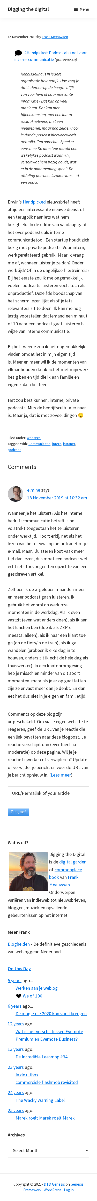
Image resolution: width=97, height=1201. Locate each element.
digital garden (72, 862)
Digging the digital (28, 9)
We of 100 (32, 996)
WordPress (53, 1189)
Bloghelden (19, 944)
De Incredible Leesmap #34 (42, 1057)
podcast (14, 449)
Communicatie (39, 443)
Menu (84, 9)
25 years (16, 1110)
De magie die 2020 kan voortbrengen (51, 1013)
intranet (69, 443)
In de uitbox (27, 1075)
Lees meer (61, 775)
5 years (14, 980)
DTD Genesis (54, 1184)
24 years (16, 1092)
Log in (69, 1189)
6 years (14, 1006)
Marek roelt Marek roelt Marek (45, 1118)
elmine (33, 490)
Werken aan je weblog (37, 988)
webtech (34, 437)
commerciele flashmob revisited (47, 1082)
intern (56, 443)
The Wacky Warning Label (40, 1100)
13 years (16, 1049)
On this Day (19, 968)
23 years (16, 1067)
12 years (16, 1024)
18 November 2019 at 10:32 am (57, 498)
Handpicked (34, 202)
